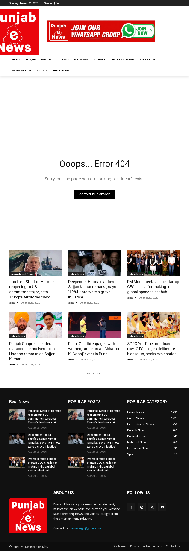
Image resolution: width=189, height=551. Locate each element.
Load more (93, 373)
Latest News (77, 274)
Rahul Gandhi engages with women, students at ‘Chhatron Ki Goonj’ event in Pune (94, 348)
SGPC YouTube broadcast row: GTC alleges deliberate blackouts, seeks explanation (152, 348)
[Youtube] (177, 9)
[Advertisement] (94, 110)
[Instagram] (164, 9)
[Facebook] (158, 9)
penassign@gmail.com (85, 528)
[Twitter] (170, 9)
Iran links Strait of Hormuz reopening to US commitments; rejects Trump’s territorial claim (32, 289)
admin (13, 302)
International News (22, 274)
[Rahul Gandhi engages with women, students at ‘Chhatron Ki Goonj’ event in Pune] (94, 325)
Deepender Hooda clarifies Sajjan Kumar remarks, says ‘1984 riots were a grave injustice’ (92, 289)
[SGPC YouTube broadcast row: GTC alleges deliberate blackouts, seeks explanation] (153, 325)
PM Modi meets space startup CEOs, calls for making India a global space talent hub (153, 286)
